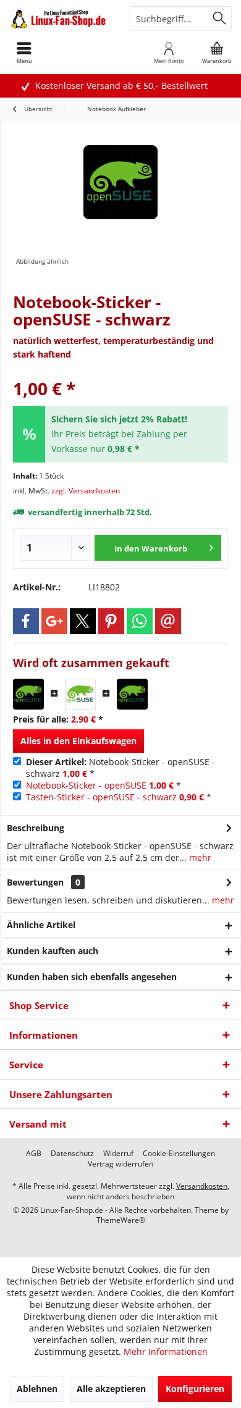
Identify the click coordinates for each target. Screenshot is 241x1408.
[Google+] (54, 621)
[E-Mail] (168, 621)
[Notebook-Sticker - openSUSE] (80, 694)
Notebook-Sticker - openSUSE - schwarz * (120, 767)
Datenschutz (72, 1154)
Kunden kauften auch (52, 951)
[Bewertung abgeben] (120, 372)
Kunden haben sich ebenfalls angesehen (92, 977)
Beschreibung (35, 828)
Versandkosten (201, 1186)
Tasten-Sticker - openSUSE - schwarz (101, 797)
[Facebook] (26, 621)
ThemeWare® (120, 1220)
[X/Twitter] (83, 621)
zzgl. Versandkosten (85, 490)
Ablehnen (37, 1388)
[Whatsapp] (140, 621)
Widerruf (118, 1154)
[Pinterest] (111, 621)
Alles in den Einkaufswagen (78, 741)
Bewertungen (35, 882)
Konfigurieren (195, 1388)
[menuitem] (217, 52)
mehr (199, 857)
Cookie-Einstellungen (179, 1154)
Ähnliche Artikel (41, 925)
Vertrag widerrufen (120, 1164)
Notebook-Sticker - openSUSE (86, 785)
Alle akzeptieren (111, 1388)
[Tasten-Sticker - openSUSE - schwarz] (132, 694)
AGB (33, 1154)
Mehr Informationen (166, 1351)
